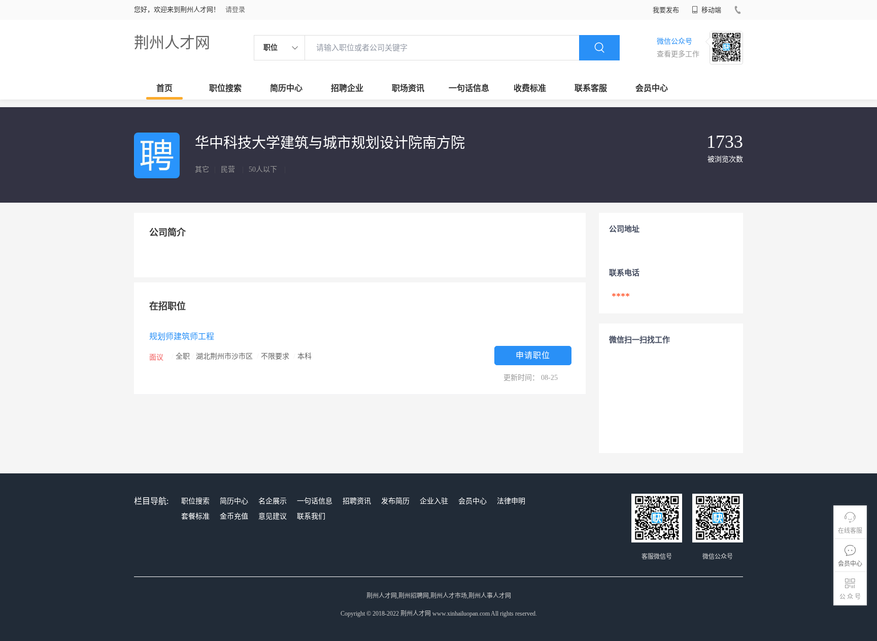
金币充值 (234, 516)
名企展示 (272, 501)
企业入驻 (434, 501)
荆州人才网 (172, 42)
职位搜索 (225, 88)
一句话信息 (469, 88)
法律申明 (511, 501)
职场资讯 (408, 88)
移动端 (710, 10)
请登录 (235, 9)
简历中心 (286, 88)
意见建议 (272, 516)
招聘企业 (347, 88)
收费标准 (530, 88)
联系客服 (591, 88)
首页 (164, 88)
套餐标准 (195, 516)
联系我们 (311, 516)
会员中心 (651, 88)
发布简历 (395, 501)
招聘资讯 (357, 501)
